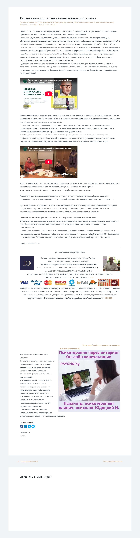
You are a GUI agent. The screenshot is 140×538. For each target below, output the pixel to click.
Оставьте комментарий (29, 22)
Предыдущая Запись (27, 461)
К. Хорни (56, 22)
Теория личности (27, 25)
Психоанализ (79, 22)
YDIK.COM (108, 298)
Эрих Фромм (39, 25)
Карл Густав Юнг (66, 22)
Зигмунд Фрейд (46, 22)
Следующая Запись (113, 461)
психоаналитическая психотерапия (99, 22)
